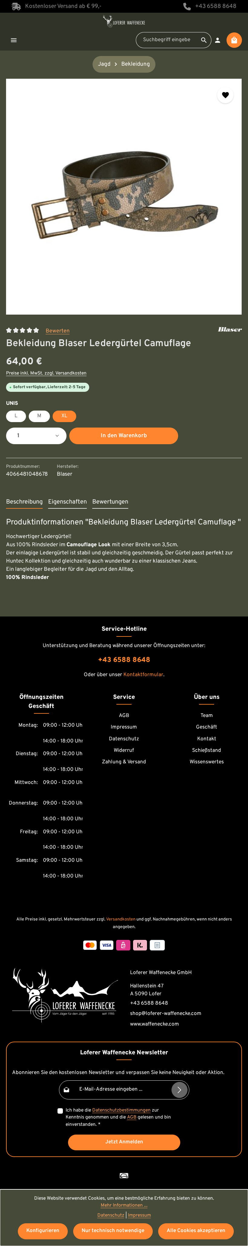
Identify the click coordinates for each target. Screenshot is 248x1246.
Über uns (207, 697)
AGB (124, 715)
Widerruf (124, 750)
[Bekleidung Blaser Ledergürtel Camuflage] (124, 197)
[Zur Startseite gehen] (124, 21)
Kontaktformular (143, 675)
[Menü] (13, 40)
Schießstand (206, 750)
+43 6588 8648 (216, 6)
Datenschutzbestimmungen (121, 1110)
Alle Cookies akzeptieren (196, 1231)
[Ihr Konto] (217, 40)
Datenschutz (124, 739)
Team (207, 715)
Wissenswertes (207, 762)
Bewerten (58, 331)
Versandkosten (120, 919)
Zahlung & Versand (124, 762)
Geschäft (206, 727)
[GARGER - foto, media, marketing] (124, 1175)
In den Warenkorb (124, 435)
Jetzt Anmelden (124, 1142)
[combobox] (166, 40)
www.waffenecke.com (154, 1024)
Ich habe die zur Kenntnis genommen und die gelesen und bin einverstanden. (118, 1117)
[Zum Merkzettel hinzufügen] (225, 95)
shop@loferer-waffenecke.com (165, 1013)
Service (124, 697)
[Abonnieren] (179, 1090)
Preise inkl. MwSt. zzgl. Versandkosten (46, 373)
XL (64, 416)
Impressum (124, 727)
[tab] (24, 502)
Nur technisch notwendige (113, 1231)
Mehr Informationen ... (124, 1205)
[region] (124, 197)
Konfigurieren (42, 1231)
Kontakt (206, 739)
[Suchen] (204, 40)
